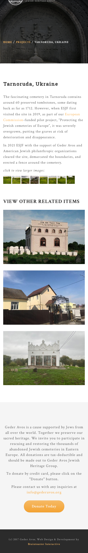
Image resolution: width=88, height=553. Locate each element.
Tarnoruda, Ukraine (30, 83)
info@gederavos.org (44, 492)
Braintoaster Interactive (44, 544)
